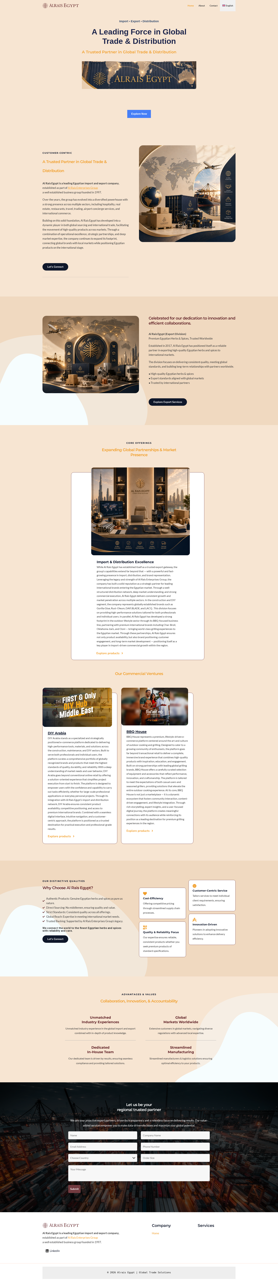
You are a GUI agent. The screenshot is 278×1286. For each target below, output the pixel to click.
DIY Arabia (57, 733)
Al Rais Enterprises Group (83, 187)
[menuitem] (228, 5)
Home (155, 1233)
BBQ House (136, 732)
